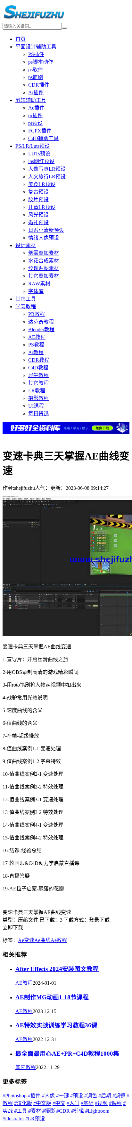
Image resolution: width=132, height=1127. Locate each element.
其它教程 (38, 383)
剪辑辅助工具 (30, 100)
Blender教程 (41, 329)
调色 (90, 1095)
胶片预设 (38, 199)
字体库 (36, 291)
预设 (76, 1095)
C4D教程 (38, 367)
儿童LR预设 (41, 207)
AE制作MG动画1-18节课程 (52, 997)
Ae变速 (26, 940)
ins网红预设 (41, 161)
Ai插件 (36, 92)
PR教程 (36, 314)
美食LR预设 (41, 184)
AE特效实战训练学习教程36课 (56, 1025)
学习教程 (25, 306)
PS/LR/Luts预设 (32, 146)
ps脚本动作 (40, 62)
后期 (104, 1095)
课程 (115, 1103)
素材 (34, 1111)
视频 (101, 1103)
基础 (87, 1103)
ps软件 (35, 69)
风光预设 (38, 215)
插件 (34, 1095)
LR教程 (36, 390)
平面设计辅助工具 (35, 46)
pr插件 (35, 115)
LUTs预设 (39, 153)
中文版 (42, 1103)
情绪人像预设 (43, 237)
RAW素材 (39, 283)
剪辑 (77, 1111)
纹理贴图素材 (43, 268)
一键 (62, 1095)
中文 (59, 1103)
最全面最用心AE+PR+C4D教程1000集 (67, 1053)
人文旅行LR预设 (47, 176)
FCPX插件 (40, 130)
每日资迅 (38, 413)
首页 (20, 39)
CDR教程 (38, 360)
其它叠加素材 (43, 276)
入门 (73, 1103)
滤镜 (118, 1095)
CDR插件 (38, 85)
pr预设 (35, 123)
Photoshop (15, 1095)
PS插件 (36, 54)
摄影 (48, 1111)
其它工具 (25, 299)
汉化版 (23, 1103)
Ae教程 (59, 940)
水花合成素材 (43, 260)
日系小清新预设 (46, 230)
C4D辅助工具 (43, 138)
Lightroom (97, 1111)
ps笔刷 (35, 77)
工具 (20, 1111)
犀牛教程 (38, 375)
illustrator (13, 1118)
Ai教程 (36, 352)
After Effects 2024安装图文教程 (57, 969)
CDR (63, 1111)
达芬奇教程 (41, 322)
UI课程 (36, 406)
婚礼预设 (38, 222)
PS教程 (36, 344)
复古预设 (38, 192)
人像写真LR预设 (47, 169)
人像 (48, 1095)
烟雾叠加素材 (43, 253)
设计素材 (25, 245)
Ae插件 (36, 108)
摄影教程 (38, 398)
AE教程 (36, 337)
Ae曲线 (42, 940)
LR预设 (35, 1118)
